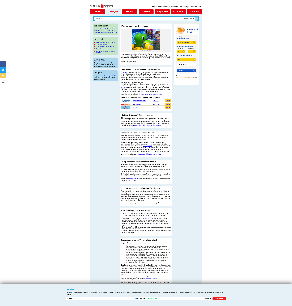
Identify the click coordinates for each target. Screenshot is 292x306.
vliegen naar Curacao (150, 279)
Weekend (146, 11)
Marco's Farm (148, 218)
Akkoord (219, 299)
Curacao (123, 72)
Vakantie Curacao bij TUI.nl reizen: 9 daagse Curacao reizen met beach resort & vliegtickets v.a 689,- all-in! (105, 30)
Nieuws (129, 11)
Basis (71, 299)
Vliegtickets (162, 11)
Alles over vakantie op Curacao (105, 42)
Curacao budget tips (102, 44)
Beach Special (134, 179)
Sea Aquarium (147, 146)
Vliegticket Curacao (102, 49)
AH (164, 268)
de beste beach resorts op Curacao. (150, 94)
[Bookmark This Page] (3, 75)
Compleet (147, 299)
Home (97, 11)
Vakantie (194, 11)
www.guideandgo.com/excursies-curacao (147, 125)
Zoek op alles (188, 18)
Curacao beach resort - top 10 (105, 47)
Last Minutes (178, 11)
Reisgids (114, 11)
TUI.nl (123, 88)
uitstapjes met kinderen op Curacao (149, 154)
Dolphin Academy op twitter (107, 76)
